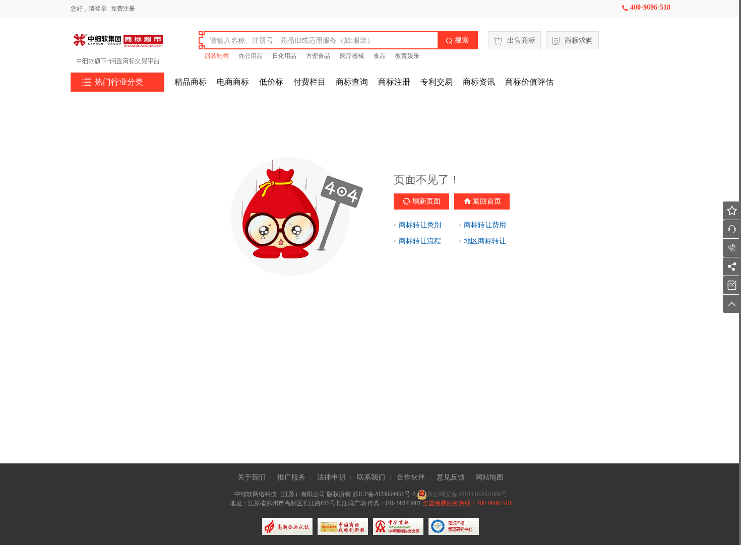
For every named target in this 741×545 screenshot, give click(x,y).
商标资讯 (479, 82)
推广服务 (291, 477)
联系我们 (371, 477)
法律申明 (331, 477)
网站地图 (489, 477)
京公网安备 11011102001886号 (467, 494)
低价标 (271, 82)
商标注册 (394, 82)
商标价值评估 (529, 82)
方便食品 (318, 56)
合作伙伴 (411, 477)
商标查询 (352, 82)
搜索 (457, 40)
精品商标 (190, 82)
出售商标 (521, 40)
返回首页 (487, 201)
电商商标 (233, 82)
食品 (380, 56)
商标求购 (579, 40)
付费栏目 (309, 82)
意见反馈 (451, 477)
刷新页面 (426, 201)
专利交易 (436, 82)
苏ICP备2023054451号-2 (384, 494)
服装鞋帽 (217, 56)
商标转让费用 (485, 225)
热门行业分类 (112, 82)
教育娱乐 (407, 56)
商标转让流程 (420, 241)
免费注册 (123, 8)
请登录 (98, 8)
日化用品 (284, 56)
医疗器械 (352, 56)
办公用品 (250, 56)
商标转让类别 (420, 225)
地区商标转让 (485, 241)
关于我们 (251, 477)
